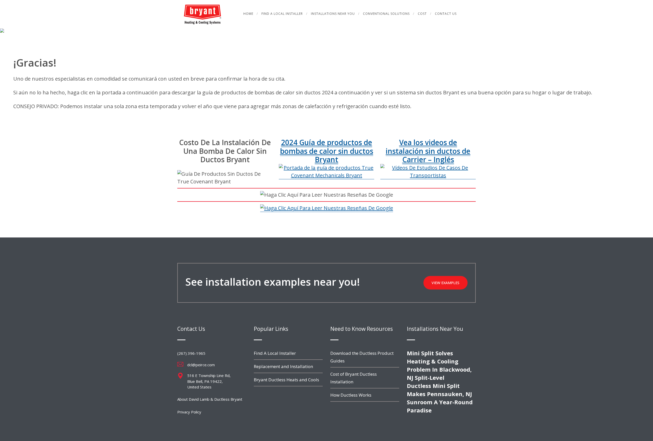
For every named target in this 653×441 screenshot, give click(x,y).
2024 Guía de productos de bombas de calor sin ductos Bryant (326, 150)
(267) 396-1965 (191, 353)
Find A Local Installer (282, 13)
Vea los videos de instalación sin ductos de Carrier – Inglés (428, 150)
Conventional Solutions (386, 13)
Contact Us (446, 13)
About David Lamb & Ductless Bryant (209, 399)
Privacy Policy (189, 411)
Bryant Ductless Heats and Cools (286, 380)
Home (248, 13)
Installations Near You (333, 13)
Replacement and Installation (283, 366)
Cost (422, 13)
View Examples (445, 282)
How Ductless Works (350, 395)
